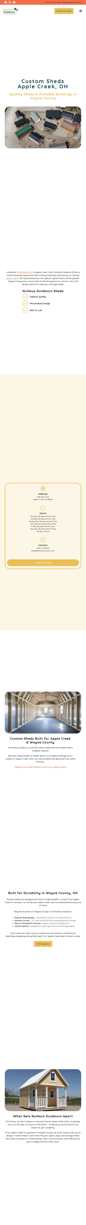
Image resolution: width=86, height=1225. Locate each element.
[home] (10, 11)
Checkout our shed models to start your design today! (40, 767)
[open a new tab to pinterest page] (14, 2)
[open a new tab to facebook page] (5, 2)
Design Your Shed (63, 11)
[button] (81, 11)
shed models (12, 278)
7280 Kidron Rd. (24, 272)
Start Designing (43, 944)
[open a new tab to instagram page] (9, 2)
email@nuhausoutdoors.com (72, 2)
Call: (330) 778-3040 (52, 2)
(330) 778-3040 (43, 548)
